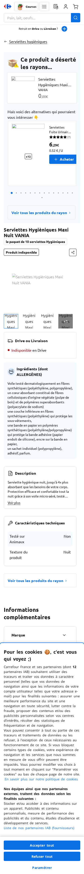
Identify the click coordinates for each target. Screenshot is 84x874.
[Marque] (64, 635)
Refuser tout (42, 856)
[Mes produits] (56, 6)
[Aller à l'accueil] (8, 6)
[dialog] (42, 758)
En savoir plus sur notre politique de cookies (41, 779)
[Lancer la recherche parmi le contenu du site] (75, 17)
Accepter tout (42, 845)
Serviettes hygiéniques (28, 41)
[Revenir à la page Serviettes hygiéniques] (5, 41)
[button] (44, 6)
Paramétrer (42, 867)
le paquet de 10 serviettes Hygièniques (35, 241)
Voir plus (14, 502)
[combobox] (42, 17)
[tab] (11, 321)
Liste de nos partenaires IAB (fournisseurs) (39, 828)
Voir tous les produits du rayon (39, 212)
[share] (73, 252)
